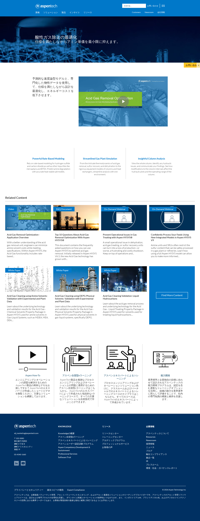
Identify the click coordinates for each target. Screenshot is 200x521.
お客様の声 (107, 447)
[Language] (163, 5)
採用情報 (150, 443)
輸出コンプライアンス (156, 454)
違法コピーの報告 (55, 490)
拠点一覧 (150, 457)
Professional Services (67, 454)
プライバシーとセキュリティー (28, 490)
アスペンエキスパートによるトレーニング (78, 440)
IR (147, 461)
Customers (136, 12)
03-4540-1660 (20, 454)
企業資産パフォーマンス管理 (43, 495)
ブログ (149, 450)
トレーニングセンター (112, 437)
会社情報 (161, 12)
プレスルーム (152, 464)
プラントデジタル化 (151, 497)
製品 (64, 12)
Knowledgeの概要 (66, 433)
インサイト (74, 12)
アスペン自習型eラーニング (71, 437)
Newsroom (149, 12)
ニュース (150, 447)
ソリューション (50, 12)
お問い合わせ (152, 6)
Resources (150, 437)
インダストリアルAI (132, 497)
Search (143, 6)
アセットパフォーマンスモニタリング (73, 495)
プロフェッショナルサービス (115, 443)
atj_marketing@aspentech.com (26, 433)
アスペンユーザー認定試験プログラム (76, 443)
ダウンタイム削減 (73, 497)
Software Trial (64, 457)
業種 (37, 12)
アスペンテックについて (157, 433)
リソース (88, 12)
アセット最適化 (102, 495)
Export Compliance (76, 490)
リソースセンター (110, 433)
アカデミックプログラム (113, 440)
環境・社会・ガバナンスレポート (161, 468)
